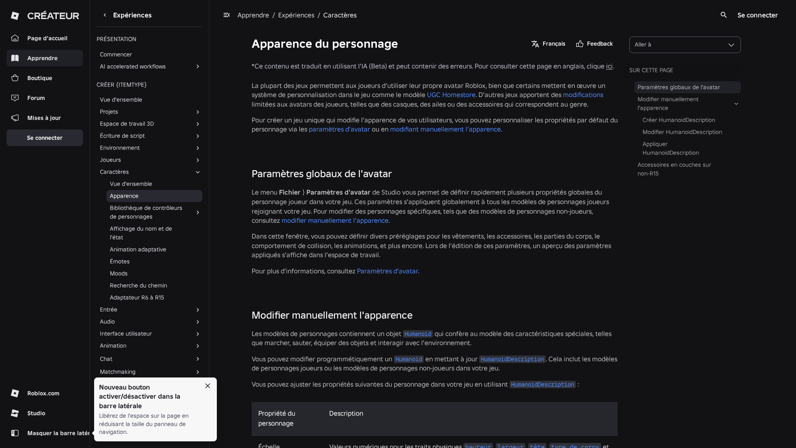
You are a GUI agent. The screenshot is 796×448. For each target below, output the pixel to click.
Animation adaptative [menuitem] (138, 249)
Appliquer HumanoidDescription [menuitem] (671, 148)
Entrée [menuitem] (108, 309)
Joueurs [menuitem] (110, 159)
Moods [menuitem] (119, 273)
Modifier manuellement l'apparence (332, 315)
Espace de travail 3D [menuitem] (127, 123)
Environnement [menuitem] (120, 147)
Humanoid (418, 334)
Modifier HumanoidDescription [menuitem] (682, 132)
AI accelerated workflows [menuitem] (133, 66)
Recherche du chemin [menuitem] (138, 285)
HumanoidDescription (512, 359)
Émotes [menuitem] (120, 261)
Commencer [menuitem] (116, 54)
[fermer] (207, 385)
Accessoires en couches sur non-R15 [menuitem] (674, 169)
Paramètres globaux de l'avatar (322, 173)
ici (609, 66)
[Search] (723, 14)
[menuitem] (143, 359)
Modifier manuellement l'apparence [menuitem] (668, 103)
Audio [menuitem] (107, 321)
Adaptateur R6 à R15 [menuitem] (137, 297)
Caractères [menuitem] (114, 171)
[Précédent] (105, 15)
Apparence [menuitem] (124, 196)
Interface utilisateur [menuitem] (126, 333)
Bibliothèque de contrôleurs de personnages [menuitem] (146, 212)
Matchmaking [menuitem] (118, 371)
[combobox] (685, 45)
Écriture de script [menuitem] (122, 135)
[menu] (226, 14)
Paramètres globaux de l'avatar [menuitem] (679, 87)
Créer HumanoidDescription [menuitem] (679, 120)
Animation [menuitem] (113, 345)
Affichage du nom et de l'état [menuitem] (141, 233)
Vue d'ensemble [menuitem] (121, 99)
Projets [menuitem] (109, 111)
